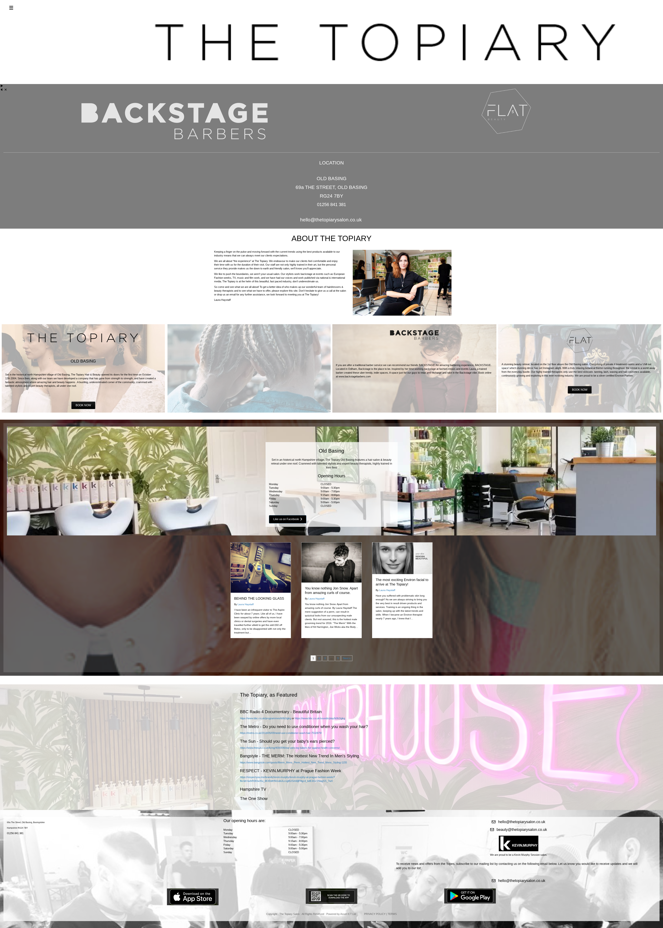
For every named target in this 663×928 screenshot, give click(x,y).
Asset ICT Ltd (348, 913)
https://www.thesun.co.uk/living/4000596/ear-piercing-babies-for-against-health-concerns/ (290, 747)
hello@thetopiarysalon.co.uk (331, 219)
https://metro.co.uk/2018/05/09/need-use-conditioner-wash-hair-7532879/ (281, 732)
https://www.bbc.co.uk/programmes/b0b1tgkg (265, 718)
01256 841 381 (15, 833)
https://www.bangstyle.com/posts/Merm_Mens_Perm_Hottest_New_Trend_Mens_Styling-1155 (293, 762)
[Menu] (11, 7)
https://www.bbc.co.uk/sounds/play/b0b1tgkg (320, 718)
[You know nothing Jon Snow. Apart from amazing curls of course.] (331, 562)
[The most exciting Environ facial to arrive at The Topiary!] (402, 557)
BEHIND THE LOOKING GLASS (259, 598)
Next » (346, 658)
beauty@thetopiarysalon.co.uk (522, 829)
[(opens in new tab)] (193, 896)
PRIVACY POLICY (375, 913)
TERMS (392, 913)
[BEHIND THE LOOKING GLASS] (261, 567)
